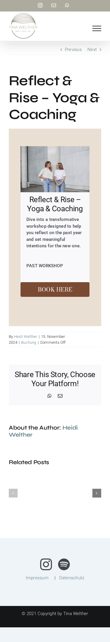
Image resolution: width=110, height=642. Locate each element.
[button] (13, 493)
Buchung (28, 342)
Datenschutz (71, 577)
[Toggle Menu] (97, 28)
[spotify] (64, 564)
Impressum (37, 577)
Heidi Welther (25, 336)
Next (92, 49)
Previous (73, 49)
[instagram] (46, 564)
